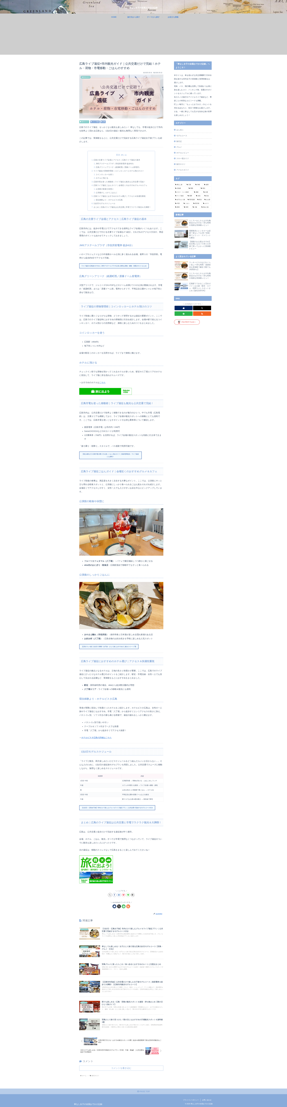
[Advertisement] (143, 39)
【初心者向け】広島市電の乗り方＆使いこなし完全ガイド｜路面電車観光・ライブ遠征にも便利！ (110, 455)
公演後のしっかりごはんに (106, 193)
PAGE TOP (144, 1091)
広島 (103, 122)
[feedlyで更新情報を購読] (124, 906)
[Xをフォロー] (119, 906)
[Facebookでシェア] (114, 895)
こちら (102, 382)
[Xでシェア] (110, 895)
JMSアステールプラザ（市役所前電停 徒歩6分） (115, 164)
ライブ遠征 (95, 122)
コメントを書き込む (121, 1068)
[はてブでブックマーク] (119, 895)
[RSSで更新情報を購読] (128, 906)
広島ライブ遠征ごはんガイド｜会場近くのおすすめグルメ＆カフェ (120, 185)
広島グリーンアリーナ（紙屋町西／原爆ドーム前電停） (118, 167)
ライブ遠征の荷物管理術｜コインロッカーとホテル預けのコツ (118, 171)
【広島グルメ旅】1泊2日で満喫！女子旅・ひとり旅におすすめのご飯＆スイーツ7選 (108, 646)
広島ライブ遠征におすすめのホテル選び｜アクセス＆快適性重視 (119, 196)
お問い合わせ (206, 1100)
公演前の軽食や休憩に (105, 189)
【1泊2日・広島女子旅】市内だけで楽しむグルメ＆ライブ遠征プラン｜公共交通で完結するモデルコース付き (117, 808)
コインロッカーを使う (105, 174)
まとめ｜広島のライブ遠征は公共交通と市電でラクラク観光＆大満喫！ (122, 207)
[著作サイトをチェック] (114, 906)
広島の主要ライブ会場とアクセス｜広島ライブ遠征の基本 (116, 160)
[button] (133, 895)
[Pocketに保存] (124, 895)
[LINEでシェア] (128, 895)
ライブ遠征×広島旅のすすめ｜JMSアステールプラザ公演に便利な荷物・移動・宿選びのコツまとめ (114, 266)
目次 (118, 155)
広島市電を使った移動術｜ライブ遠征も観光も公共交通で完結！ (119, 182)
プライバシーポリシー (191, 1100)
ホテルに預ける (102, 178)
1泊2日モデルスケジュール (104, 203)
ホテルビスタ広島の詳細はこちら (96, 737)
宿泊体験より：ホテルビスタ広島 (109, 200)
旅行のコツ (85, 122)
